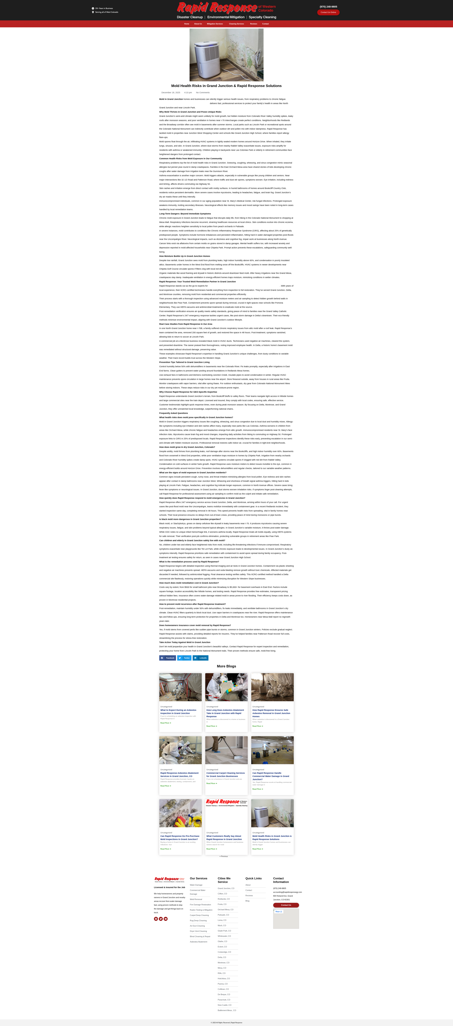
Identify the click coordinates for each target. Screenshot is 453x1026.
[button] (215, 23)
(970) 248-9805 (328, 6)
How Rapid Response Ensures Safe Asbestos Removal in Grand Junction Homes (271, 713)
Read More (164, 723)
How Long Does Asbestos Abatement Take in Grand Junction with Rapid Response (225, 713)
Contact (265, 24)
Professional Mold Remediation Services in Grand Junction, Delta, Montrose (244, 286)
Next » (231, 856)
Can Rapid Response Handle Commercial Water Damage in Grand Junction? (270, 776)
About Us (198, 24)
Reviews (253, 24)
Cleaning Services (236, 24)
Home (186, 24)
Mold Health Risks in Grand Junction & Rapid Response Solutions (226, 86)
